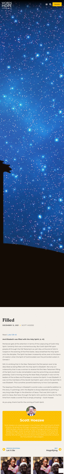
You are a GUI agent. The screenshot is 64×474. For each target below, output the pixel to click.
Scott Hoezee (32, 420)
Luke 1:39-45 (12, 335)
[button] (46, 4)
